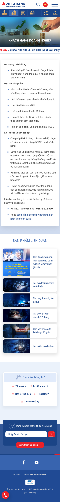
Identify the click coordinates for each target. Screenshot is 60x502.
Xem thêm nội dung (28, 445)
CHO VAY (3, 50)
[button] (4, 12)
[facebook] (23, 462)
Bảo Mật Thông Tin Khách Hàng (30, 475)
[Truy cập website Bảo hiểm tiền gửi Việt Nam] (30, 482)
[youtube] (36, 462)
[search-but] (38, 4)
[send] (51, 434)
